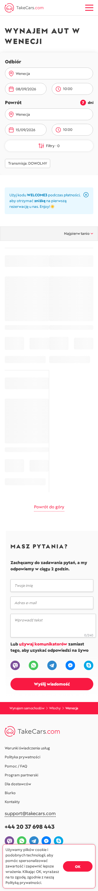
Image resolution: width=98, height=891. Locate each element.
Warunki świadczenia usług (27, 748)
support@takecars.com (30, 813)
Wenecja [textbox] (23, 73)
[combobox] (52, 73)
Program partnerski (21, 775)
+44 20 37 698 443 (30, 827)
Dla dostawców (18, 784)
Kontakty (12, 802)
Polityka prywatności (22, 757)
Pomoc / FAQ (16, 766)
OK (77, 866)
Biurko (10, 793)
